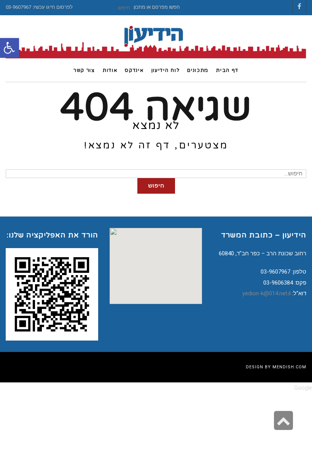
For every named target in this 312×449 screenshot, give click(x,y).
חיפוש (156, 185)
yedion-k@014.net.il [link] (266, 293)
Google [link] (303, 387)
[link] (9, 48)
